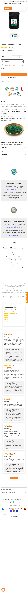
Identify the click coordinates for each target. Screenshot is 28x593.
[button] (3, 590)
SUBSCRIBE (14, 25)
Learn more (7, 8)
